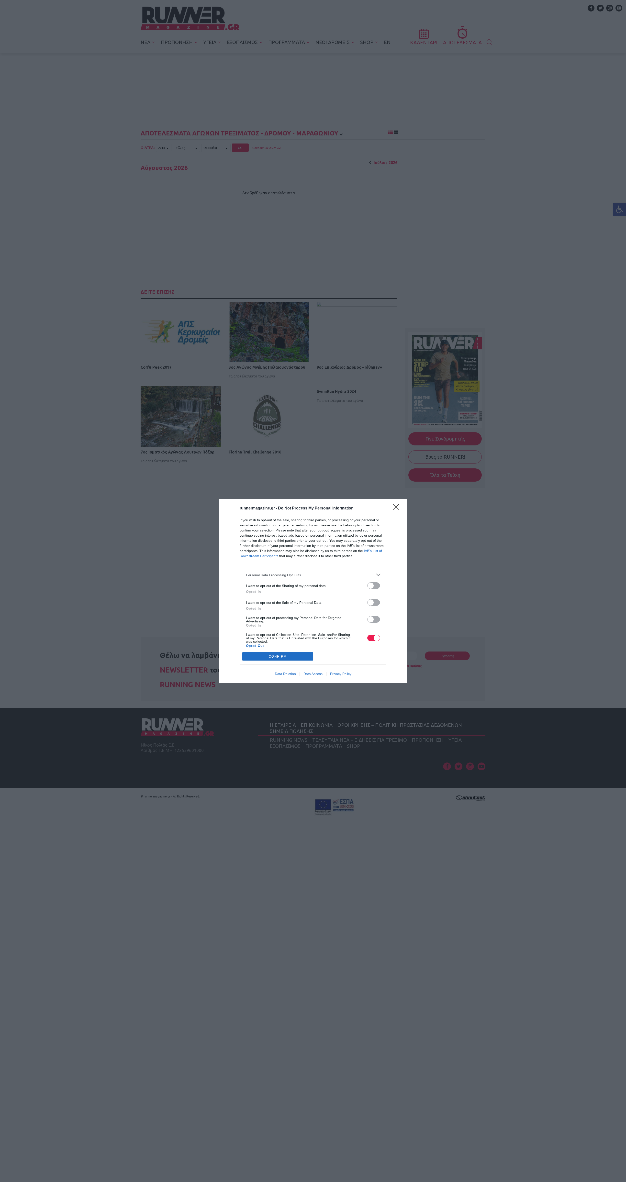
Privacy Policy (340, 674)
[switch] (373, 585)
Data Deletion (285, 674)
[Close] (397, 508)
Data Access (313, 674)
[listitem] (313, 574)
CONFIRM (278, 656)
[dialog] (313, 591)
